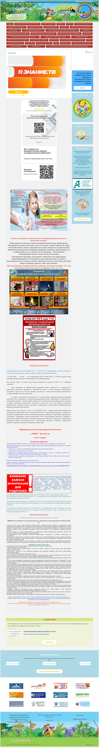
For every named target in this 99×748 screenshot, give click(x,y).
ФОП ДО (89, 39)
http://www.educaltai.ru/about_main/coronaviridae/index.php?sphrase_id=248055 (38, 517)
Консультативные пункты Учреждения (18, 33)
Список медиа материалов (49, 671)
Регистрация (24, 740)
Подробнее (18, 76)
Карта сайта (80, 715)
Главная (10, 24)
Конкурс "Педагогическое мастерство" (18, 39)
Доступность (86, 30)
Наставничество (36, 46)
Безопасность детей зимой (49, 663)
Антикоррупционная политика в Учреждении (72, 39)
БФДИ (56, 43)
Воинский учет (65, 43)
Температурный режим (51, 27)
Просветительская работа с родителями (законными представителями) (69, 46)
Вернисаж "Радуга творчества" (39, 39)
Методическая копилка (35, 27)
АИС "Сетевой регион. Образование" (81, 27)
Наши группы (64, 27)
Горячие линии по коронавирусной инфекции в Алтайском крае (33, 53)
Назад (7, 67)
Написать (82, 88)
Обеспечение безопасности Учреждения (69, 33)
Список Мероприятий (82, 219)
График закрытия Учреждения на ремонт (55, 36)
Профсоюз (60, 23)
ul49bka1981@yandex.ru (16, 18)
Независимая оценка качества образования (43, 33)
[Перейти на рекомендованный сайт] (16, 689)
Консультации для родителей (83, 23)
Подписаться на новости (80, 719)
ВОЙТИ (15, 740)
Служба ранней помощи (82, 36)
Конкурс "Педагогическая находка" (82, 43)
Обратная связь (14, 30)
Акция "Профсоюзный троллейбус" (82, 167)
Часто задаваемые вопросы (15, 43)
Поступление (87, 33)
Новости (69, 23)
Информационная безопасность (16, 27)
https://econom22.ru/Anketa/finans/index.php (36, 634)
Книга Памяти (53, 39)
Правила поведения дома (12, 663)
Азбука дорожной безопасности (33, 30)
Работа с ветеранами (16, 46)
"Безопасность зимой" (85, 663)
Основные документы (48, 23)
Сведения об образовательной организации (27, 23)
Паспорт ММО (29, 43)
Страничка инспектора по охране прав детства (23, 36)
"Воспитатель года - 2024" (44, 43)
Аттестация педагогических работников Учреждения (62, 30)
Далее (70, 67)
